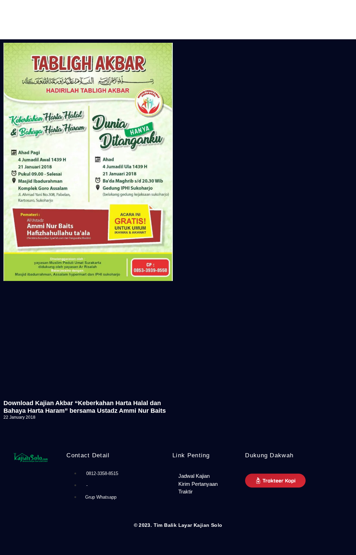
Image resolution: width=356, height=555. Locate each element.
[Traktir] (205, 492)
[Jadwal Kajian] (205, 476)
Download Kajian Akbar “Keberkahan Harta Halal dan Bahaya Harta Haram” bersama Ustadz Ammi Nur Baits (84, 407)
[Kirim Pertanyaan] (205, 484)
